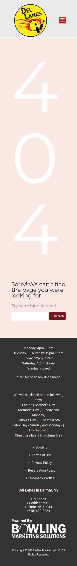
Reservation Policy (41, 470)
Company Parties (41, 478)
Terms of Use (42, 455)
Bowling (41, 447)
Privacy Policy (41, 463)
